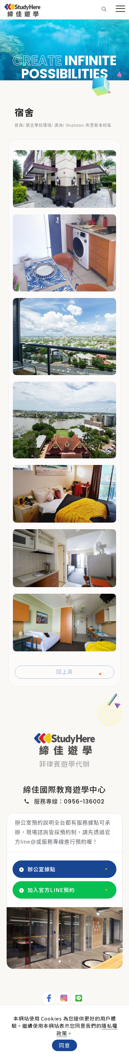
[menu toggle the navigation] (120, 9)
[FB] (49, 998)
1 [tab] (50, 961)
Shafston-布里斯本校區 (88, 125)
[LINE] (79, 998)
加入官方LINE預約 (51, 890)
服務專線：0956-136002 (69, 801)
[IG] (64, 998)
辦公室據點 (41, 869)
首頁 (19, 125)
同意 (64, 1045)
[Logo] (22, 9)
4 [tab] (80, 961)
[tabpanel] (64, 49)
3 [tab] (70, 961)
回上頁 (64, 672)
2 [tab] (60, 961)
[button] (104, 8)
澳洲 (58, 125)
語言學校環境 (39, 125)
